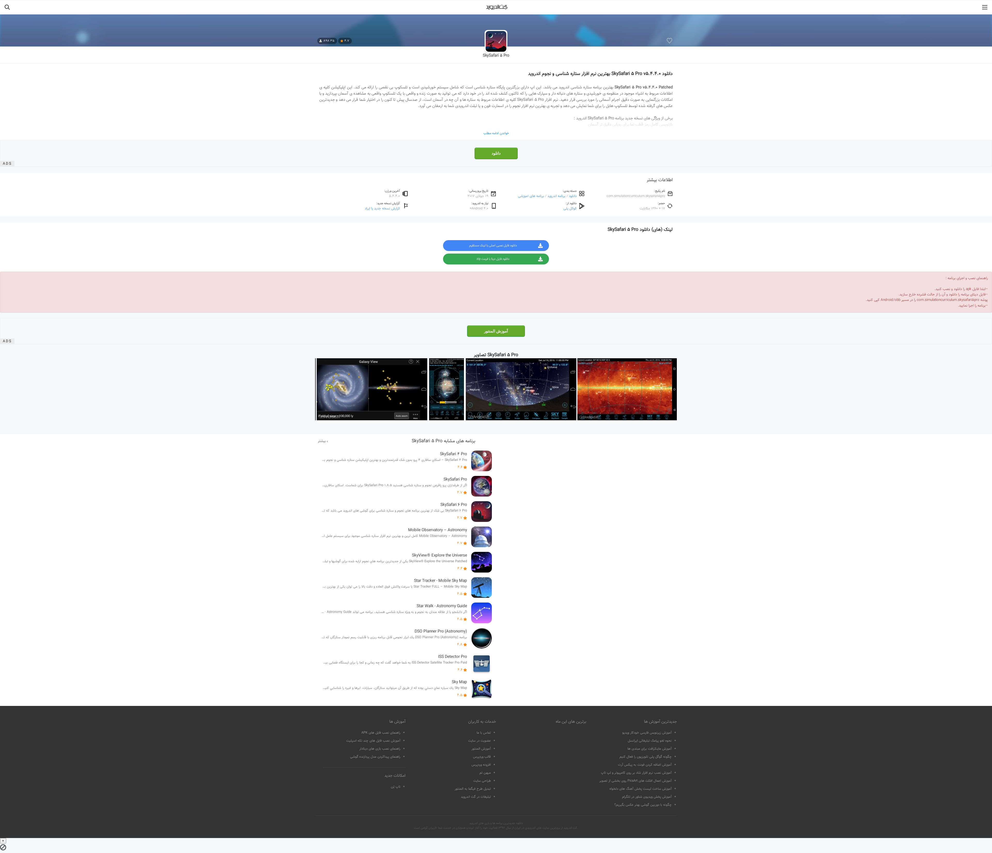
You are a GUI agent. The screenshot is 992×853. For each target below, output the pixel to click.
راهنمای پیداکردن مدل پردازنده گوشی (375, 756)
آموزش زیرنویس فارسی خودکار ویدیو (647, 732)
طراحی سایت (482, 780)
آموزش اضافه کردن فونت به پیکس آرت (645, 764)
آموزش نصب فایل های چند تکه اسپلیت (373, 740)
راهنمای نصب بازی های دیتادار (379, 748)
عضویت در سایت (479, 740)
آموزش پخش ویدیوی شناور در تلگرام (647, 796)
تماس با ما (484, 732)
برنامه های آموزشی (531, 196)
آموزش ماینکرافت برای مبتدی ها (649, 748)
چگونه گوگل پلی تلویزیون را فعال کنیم (645, 756)
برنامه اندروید (556, 196)
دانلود (496, 153)
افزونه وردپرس (481, 764)
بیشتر (322, 441)
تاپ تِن (395, 786)
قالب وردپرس (482, 756)
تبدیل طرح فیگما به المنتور (473, 788)
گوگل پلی (570, 208)
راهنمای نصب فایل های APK (380, 732)
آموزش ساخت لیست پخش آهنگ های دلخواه (640, 788)
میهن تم (485, 772)
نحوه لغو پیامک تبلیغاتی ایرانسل (650, 740)
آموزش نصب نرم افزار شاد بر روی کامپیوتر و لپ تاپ (636, 772)
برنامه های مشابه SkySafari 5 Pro (443, 441)
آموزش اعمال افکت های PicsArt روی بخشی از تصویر (635, 780)
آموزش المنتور (496, 331)
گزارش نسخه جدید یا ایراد (382, 208)
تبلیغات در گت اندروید (476, 796)
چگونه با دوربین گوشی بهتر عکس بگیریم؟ (643, 805)
